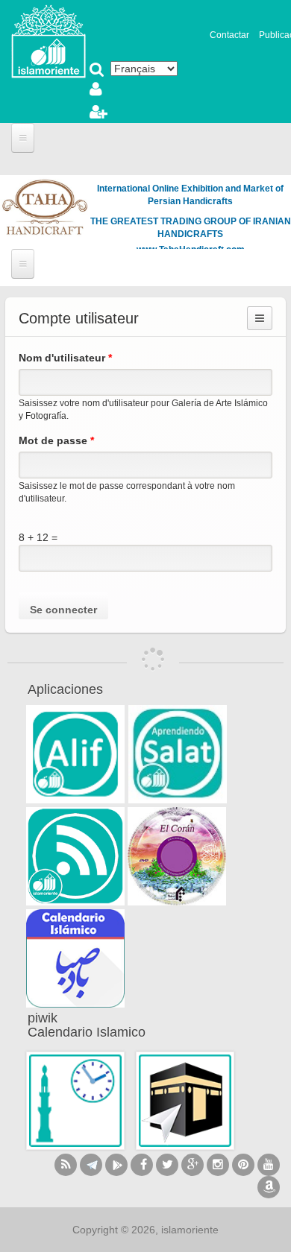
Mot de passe (56, 440)
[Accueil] (48, 40)
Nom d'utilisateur (65, 358)
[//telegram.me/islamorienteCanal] (91, 1165)
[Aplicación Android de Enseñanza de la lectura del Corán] (75, 754)
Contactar (229, 35)
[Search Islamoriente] (97, 71)
